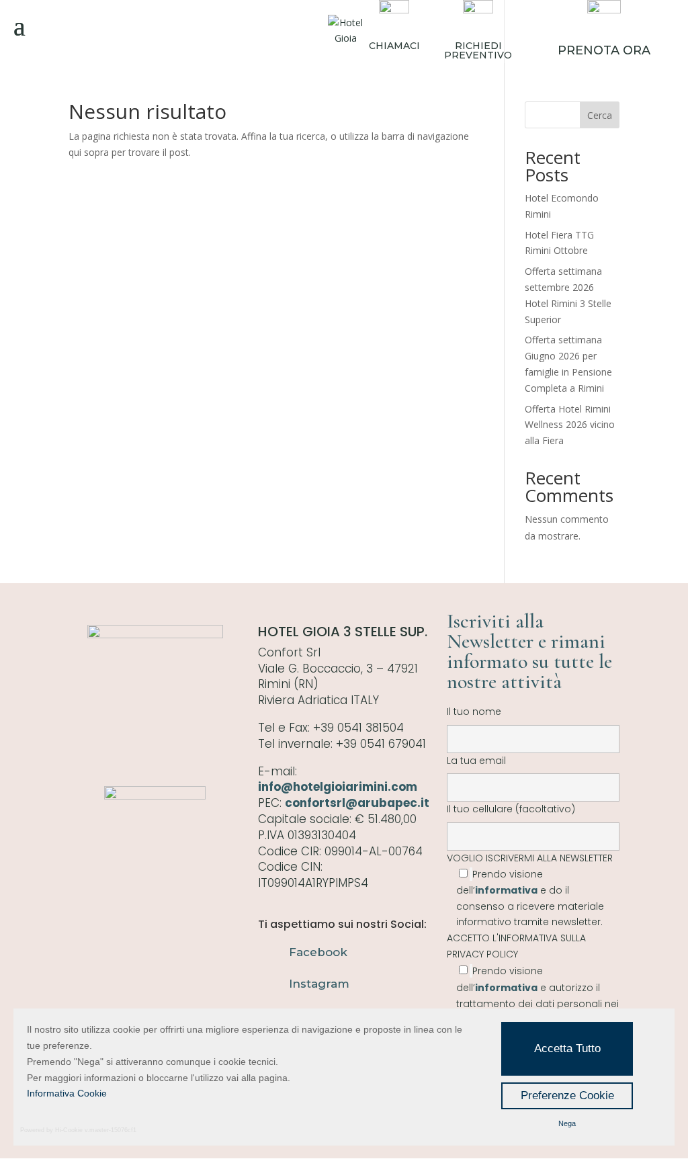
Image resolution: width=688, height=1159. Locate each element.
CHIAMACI (394, 46)
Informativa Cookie (67, 1093)
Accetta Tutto (567, 1048)
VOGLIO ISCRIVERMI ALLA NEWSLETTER (530, 890)
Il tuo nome (474, 711)
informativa (506, 890)
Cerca (599, 115)
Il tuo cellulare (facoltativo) (511, 809)
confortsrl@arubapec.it (357, 803)
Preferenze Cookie (567, 1095)
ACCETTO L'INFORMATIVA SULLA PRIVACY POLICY (516, 946)
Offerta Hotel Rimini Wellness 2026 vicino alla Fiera (570, 424)
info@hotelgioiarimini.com (337, 787)
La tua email (476, 760)
